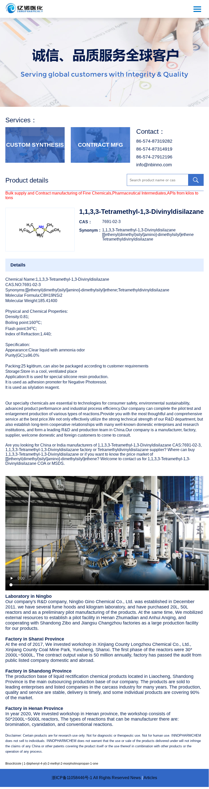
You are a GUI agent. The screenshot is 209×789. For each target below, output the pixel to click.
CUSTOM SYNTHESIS (35, 145)
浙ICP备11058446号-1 (72, 778)
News (135, 778)
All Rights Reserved (111, 778)
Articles (150, 778)
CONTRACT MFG (100, 145)
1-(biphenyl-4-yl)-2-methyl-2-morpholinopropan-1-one (61, 763)
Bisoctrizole (13, 763)
